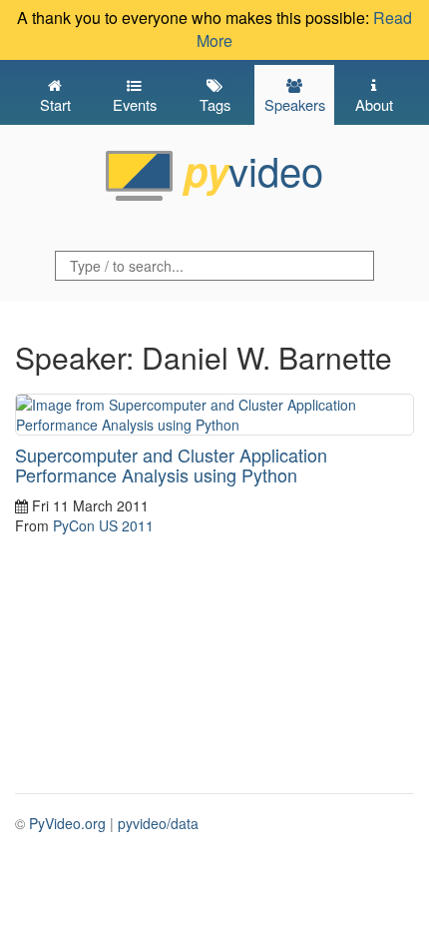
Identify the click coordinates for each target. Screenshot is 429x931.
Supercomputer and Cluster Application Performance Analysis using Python (171, 464)
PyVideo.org (67, 823)
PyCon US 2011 (103, 525)
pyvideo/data (158, 823)
